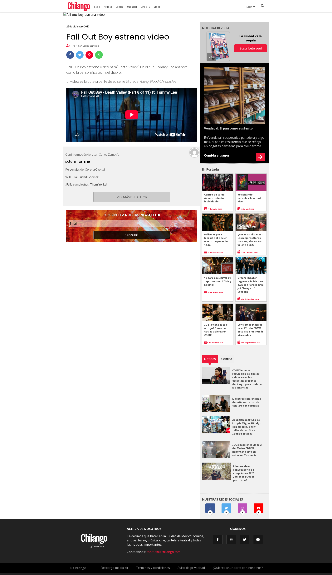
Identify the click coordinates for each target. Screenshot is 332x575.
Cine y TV (145, 6)
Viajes (157, 6)
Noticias (108, 6)
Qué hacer (132, 6)
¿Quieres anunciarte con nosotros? (237, 568)
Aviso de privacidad (191, 568)
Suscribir (131, 235)
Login (250, 6)
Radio (97, 6)
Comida (119, 6)
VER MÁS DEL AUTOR (132, 197)
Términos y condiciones (153, 568)
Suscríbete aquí (251, 48)
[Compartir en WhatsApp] (99, 55)
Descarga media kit (114, 568)
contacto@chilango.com (163, 552)
